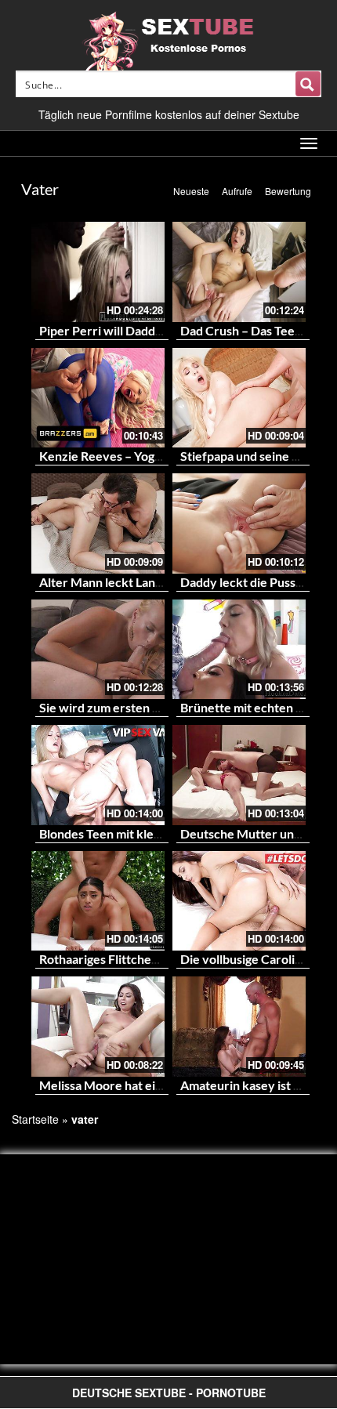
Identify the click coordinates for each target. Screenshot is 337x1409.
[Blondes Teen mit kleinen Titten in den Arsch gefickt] (98, 775)
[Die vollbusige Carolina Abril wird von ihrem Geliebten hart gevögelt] (239, 901)
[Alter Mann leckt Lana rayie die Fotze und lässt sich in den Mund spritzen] (98, 523)
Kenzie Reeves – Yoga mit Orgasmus (139, 455)
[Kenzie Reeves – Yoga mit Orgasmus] (98, 398)
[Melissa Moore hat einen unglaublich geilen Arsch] (98, 1026)
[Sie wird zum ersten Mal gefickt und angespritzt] (98, 649)
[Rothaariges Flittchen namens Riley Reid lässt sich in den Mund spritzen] (98, 901)
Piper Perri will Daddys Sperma (126, 330)
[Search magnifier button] (308, 83)
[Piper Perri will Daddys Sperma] (98, 272)
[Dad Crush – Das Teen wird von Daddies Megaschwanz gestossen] (239, 272)
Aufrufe (237, 190)
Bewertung (288, 190)
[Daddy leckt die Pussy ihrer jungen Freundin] (239, 523)
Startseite (35, 1119)
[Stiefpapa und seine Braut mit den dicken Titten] (239, 398)
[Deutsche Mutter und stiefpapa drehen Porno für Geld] (239, 775)
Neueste (191, 190)
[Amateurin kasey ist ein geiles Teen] (239, 1026)
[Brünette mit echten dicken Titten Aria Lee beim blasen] (239, 649)
